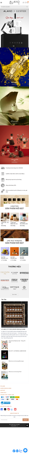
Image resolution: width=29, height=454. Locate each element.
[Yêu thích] (25, 3)
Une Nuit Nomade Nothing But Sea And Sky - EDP (24, 257)
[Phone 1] (14, 451)
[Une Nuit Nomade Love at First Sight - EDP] (5, 251)
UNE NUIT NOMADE (14, 242)
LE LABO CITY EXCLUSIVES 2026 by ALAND (13, 329)
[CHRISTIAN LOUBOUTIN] (24, 280)
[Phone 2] (17, 451)
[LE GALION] (4, 273)
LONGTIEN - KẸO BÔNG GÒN (24, 223)
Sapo (17, 425)
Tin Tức (3, 299)
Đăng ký (25, 419)
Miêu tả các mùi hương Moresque (16, 361)
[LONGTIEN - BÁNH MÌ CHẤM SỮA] (14, 217)
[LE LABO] (24, 287)
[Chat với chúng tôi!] (25, 450)
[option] (14, 28)
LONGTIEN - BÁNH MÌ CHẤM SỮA (14, 223)
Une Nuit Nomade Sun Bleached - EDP (14, 257)
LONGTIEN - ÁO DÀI (5, 223)
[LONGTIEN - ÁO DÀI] (5, 217)
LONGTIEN (14, 207)
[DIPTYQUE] (4, 287)
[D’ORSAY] (4, 280)
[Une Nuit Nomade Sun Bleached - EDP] (14, 251)
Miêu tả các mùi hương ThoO (15, 371)
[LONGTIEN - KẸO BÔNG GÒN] (24, 217)
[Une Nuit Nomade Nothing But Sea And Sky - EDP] (24, 251)
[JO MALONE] (24, 273)
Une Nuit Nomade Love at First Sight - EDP (5, 257)
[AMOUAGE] (14, 287)
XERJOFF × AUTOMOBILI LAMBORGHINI (17, 351)
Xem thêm (14, 294)
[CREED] (14, 280)
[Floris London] (14, 144)
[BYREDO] (14, 273)
